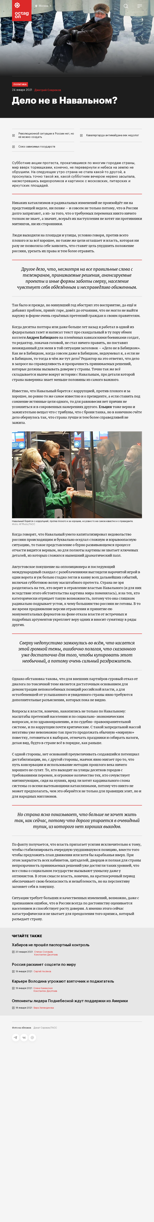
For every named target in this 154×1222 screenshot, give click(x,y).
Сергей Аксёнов (42, 971)
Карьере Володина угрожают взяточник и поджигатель (63, 981)
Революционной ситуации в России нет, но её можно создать (46, 135)
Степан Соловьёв (43, 952)
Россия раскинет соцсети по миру (44, 965)
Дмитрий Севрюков (47, 90)
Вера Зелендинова (44, 1008)
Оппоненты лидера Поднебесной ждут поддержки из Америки (70, 1001)
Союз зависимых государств (36, 146)
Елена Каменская (43, 988)
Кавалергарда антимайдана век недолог (112, 135)
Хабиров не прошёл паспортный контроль (50, 945)
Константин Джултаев (46, 955)
